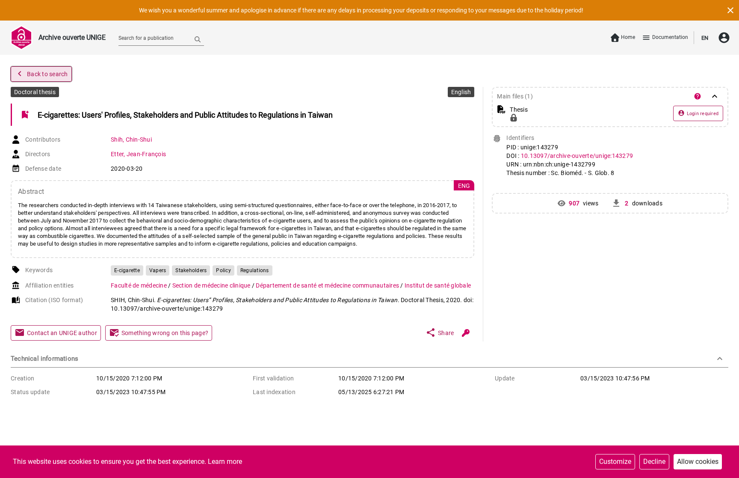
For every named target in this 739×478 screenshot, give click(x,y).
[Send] (197, 39)
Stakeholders (191, 270)
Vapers (157, 270)
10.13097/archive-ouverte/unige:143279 (577, 155)
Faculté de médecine (139, 285)
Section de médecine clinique (212, 285)
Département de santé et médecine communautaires (328, 285)
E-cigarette (127, 270)
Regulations (254, 270)
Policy (223, 270)
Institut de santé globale (438, 285)
